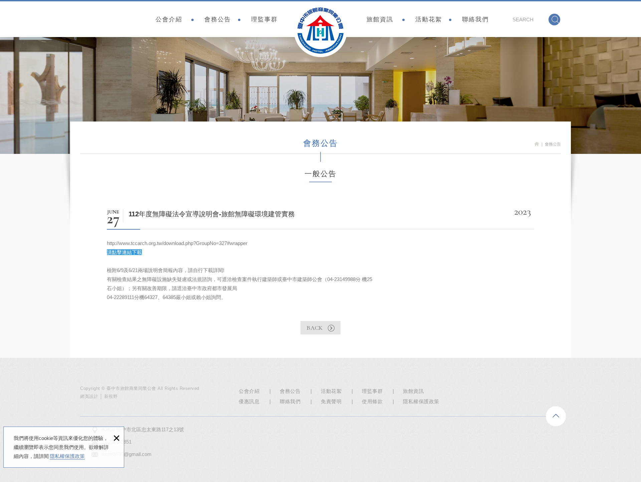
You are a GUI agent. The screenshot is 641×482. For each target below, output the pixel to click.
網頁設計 (89, 396)
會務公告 (217, 19)
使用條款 (372, 401)
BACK (314, 327)
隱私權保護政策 (67, 456)
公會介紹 (169, 19)
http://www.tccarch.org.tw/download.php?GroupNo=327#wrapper (177, 243)
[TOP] (556, 416)
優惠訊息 (249, 401)
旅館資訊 (380, 19)
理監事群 (264, 19)
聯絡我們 (475, 19)
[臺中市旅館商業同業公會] (320, 30)
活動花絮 (428, 19)
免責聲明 (331, 401)
